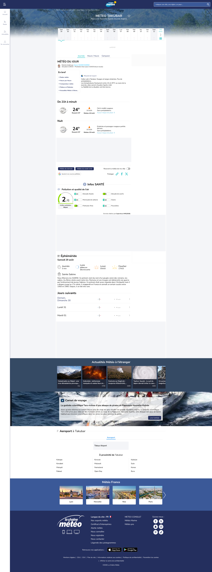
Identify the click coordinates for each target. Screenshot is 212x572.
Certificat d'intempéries (101, 524)
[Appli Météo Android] (130, 549)
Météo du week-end (84, 169)
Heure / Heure (93, 56)
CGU (78, 557)
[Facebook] (155, 521)
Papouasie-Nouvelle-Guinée (68, 10)
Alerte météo (97, 528)
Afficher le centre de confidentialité (112, 561)
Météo (58, 10)
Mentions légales (69, 557)
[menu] (5, 4)
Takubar (97, 10)
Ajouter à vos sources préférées (71, 174)
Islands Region (80, 10)
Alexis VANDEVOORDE (82, 65)
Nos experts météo (99, 520)
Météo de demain (66, 169)
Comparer (106, 56)
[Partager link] (117, 174)
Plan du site (91, 557)
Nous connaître (97, 531)
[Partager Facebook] (121, 174)
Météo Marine (131, 520)
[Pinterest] (155, 532)
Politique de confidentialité (132, 557)
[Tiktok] (161, 532)
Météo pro (129, 524)
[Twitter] (161, 521)
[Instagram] (161, 527)
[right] (164, 375)
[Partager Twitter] (126, 174)
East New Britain (90, 10)
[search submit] (208, 4)
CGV (83, 557)
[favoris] (129, 15)
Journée (81, 56)
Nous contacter (97, 539)
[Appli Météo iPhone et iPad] (114, 549)
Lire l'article (154, 418)
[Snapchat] (155, 527)
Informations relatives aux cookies (109, 557)
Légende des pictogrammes (103, 542)
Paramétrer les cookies (151, 557)
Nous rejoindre (97, 535)
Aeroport (111, 437)
